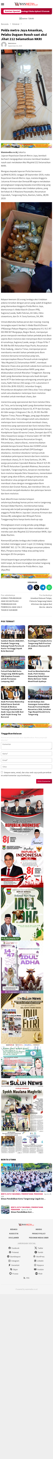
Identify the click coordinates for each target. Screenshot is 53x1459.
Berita (3, 1194)
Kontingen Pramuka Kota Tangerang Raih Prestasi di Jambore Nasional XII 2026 (40, 645)
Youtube (40, 1269)
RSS (27, 1278)
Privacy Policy (38, 1233)
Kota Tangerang (14, 1194)
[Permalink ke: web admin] (4, 44)
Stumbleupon (15, 1256)
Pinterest (15, 1252)
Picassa (15, 1274)
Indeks (39, 1229)
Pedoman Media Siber (38, 1238)
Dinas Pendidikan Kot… (22, 1212)
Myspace (40, 1265)
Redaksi (13, 1229)
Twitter (40, 1248)
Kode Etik (13, 1233)
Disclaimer (14, 1238)
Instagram (15, 1261)
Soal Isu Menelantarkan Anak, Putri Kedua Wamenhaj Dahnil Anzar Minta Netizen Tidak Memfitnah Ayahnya (39, 676)
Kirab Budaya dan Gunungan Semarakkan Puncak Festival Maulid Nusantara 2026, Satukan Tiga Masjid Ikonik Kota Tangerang (39, 708)
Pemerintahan (27, 1194)
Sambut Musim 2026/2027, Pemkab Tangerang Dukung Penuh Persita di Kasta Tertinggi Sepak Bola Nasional (12, 646)
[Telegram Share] (43, 587)
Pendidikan (38, 1194)
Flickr (40, 1274)
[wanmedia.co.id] (26, 4)
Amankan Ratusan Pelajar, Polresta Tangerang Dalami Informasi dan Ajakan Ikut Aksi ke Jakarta (41, 601)
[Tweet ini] (36, 587)
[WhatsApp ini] (49, 587)
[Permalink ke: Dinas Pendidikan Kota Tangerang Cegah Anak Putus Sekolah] (26, 1177)
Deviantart (15, 1265)
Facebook (15, 1248)
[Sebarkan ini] (30, 587)
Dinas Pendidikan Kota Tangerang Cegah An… (23, 1199)
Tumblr (40, 1252)
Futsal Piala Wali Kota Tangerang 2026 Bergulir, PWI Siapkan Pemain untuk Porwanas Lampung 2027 (12, 676)
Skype (15, 1269)
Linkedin (40, 1261)
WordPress (40, 1256)
